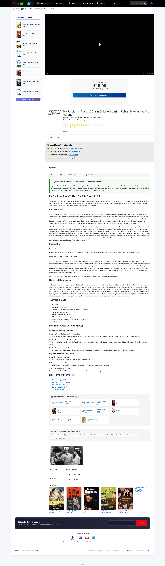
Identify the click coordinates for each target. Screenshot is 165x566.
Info (51, 137)
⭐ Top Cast (87, 3)
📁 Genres (59, 3)
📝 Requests (101, 3)
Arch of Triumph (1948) (59, 380)
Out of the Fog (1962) (58, 389)
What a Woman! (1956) (75, 435)
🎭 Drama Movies (79, 175)
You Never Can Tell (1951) (106, 435)
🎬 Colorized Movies (43, 3)
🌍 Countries (73, 3)
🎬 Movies (24, 9)
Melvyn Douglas (74, 158)
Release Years (140, 550)
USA (73, 120)
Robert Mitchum (74, 152)
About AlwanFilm (127, 550)
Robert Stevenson (77, 148)
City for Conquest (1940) (59, 387)
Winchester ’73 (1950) (90, 435)
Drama (65, 131)
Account (108, 550)
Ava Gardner (73, 155)
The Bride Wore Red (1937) (60, 384)
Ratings (99, 550)
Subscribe (142, 523)
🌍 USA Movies (90, 175)
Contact (116, 550)
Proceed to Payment (101, 95)
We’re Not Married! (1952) (59, 435)
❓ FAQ (113, 3)
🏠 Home (16, 9)
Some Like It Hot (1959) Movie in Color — (126, 435)
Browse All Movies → (28, 99)
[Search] (145, 4)
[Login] (151, 4)
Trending (91, 550)
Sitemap (82, 564)
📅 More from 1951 (66, 175)
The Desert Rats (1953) (58, 438)
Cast (57, 137)
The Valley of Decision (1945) (61, 382)
